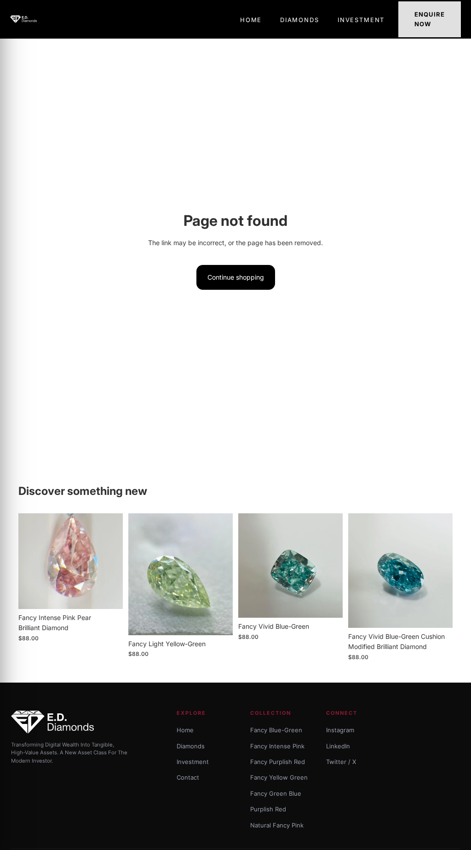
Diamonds (191, 746)
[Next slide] (113, 561)
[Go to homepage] (23, 19)
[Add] (108, 594)
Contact (188, 777)
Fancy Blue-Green (276, 730)
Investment (193, 761)
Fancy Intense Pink (277, 746)
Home (185, 730)
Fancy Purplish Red (277, 761)
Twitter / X (341, 761)
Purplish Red (268, 809)
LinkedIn (338, 746)
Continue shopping (235, 277)
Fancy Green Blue (275, 793)
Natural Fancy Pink (277, 825)
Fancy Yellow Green (279, 777)
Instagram (340, 730)
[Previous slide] (28, 561)
